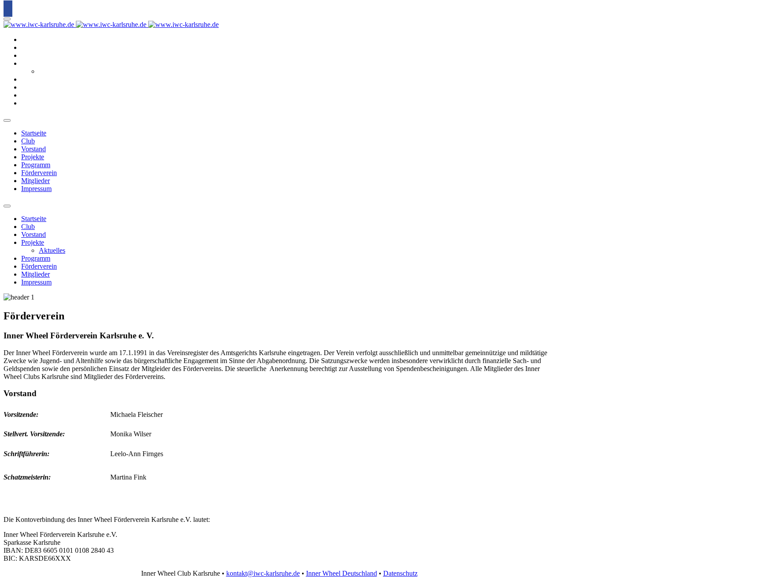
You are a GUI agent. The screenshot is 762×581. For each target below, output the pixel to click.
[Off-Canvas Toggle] (7, 120)
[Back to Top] (8, 8)
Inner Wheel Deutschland (341, 573)
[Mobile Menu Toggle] (7, 19)
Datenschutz (400, 573)
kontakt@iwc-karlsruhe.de (263, 573)
